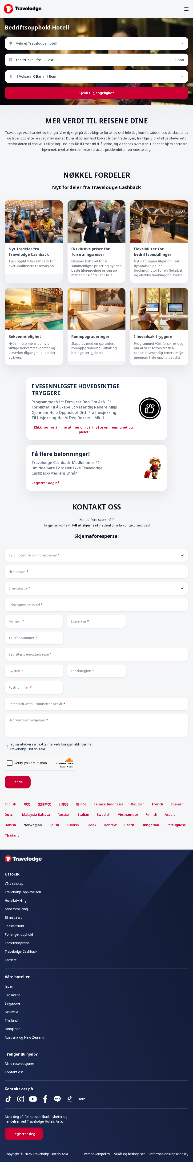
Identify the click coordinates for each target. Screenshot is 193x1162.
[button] (186, 9)
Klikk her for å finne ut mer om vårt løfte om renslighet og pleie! (83, 429)
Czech (129, 825)
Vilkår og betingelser (129, 1154)
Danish (10, 825)
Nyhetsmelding (16, 909)
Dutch (10, 814)
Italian (83, 814)
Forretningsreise (17, 943)
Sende (17, 782)
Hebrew (110, 825)
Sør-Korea (12, 995)
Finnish (151, 814)
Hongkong (12, 1029)
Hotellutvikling (15, 900)
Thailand (12, 835)
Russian (64, 814)
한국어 (81, 804)
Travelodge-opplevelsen (23, 892)
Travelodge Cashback (21, 951)
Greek (91, 825)
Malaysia (11, 1012)
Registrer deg (23, 1134)
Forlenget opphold (19, 934)
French (157, 804)
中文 (27, 804)
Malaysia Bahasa (36, 814)
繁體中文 (44, 804)
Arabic (170, 814)
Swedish (103, 814)
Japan (9, 986)
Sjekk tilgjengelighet (96, 93)
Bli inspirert (13, 917)
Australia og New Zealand (24, 1037)
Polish (54, 825)
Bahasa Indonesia (108, 804)
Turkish (73, 825)
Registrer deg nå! (46, 483)
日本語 (63, 804)
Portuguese (176, 825)
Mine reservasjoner (19, 1063)
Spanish (177, 804)
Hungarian (150, 825)
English (10, 804)
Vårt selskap (14, 883)
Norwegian (33, 825)
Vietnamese (128, 814)
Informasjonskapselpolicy (168, 1154)
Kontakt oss (14, 1072)
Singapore (12, 1003)
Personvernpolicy (97, 1154)
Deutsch (138, 804)
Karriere (11, 960)
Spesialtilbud (14, 926)
